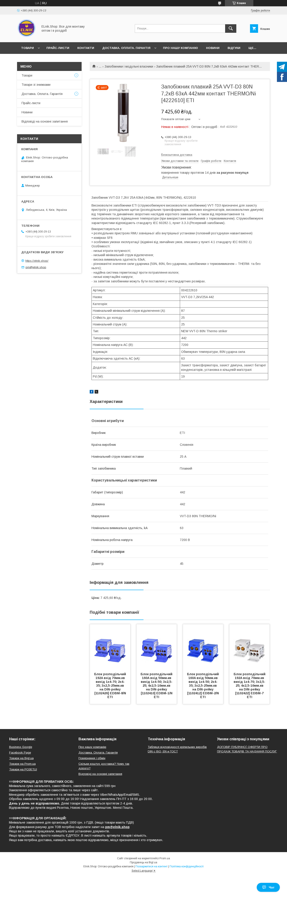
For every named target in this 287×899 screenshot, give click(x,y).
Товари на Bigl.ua (21, 758)
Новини (213, 48)
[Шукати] (230, 28)
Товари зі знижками (36, 84)
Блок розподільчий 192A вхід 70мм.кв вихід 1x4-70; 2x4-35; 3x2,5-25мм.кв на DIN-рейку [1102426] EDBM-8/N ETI (110, 685)
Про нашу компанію (180, 48)
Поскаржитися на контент (151, 866)
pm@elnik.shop (36, 267)
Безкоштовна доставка (176, 154)
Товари (27, 48)
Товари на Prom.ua (22, 763)
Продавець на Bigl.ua (143, 862)
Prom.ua (164, 858)
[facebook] (91, 392)
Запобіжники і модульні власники (129, 66)
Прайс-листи (57, 48)
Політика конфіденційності (187, 866)
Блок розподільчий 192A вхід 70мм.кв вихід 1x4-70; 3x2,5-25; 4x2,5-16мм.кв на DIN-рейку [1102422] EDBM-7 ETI (250, 685)
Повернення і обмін (91, 758)
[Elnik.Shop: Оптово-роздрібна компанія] (26, 36)
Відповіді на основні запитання (45, 121)
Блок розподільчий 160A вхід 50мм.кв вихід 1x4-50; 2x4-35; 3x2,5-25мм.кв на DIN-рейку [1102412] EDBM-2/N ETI (203, 685)
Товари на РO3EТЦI (23, 769)
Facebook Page (20, 752)
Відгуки (234, 48)
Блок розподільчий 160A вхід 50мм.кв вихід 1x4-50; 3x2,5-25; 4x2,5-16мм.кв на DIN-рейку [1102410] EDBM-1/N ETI (157, 685)
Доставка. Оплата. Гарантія (126, 48)
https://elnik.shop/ (36, 260)
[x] (96, 392)
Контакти (85, 48)
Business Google (20, 747)
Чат (271, 887)
